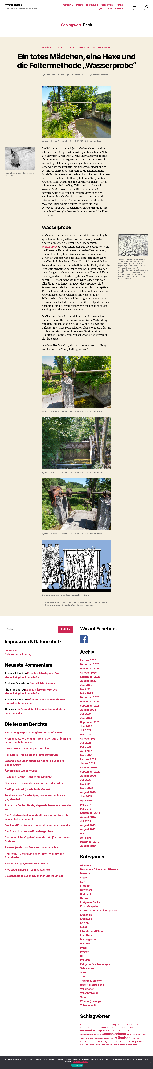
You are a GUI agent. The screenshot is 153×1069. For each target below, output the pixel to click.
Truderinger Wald (135, 1041)
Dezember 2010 (89, 841)
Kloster (138, 1034)
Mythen (84, 951)
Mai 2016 (85, 808)
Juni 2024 (86, 718)
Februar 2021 (88, 759)
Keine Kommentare (101, 75)
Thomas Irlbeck (57, 75)
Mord (111, 1038)
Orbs (133, 1038)
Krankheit (86, 914)
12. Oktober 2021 (78, 75)
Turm (81, 1045)
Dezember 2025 (89, 664)
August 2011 (87, 829)
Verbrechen (104, 47)
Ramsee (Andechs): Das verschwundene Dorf (32, 847)
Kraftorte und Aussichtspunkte (98, 910)
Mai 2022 (85, 734)
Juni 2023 (86, 726)
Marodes (84, 47)
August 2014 (88, 817)
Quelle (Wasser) (85, 1042)
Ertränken (66, 602)
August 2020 (88, 775)
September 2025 (90, 676)
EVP (82, 881)
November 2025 (89, 668)
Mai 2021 (85, 746)
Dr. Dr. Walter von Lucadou (135, 1025)
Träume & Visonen (91, 980)
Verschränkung (89, 993)
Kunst (83, 927)
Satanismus (87, 968)
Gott (105, 1031)
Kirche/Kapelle (89, 906)
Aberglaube (50, 602)
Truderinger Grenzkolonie (116, 1042)
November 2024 (90, 701)
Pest (137, 1038)
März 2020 (86, 788)
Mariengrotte (88, 939)
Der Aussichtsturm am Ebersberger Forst (29, 831)
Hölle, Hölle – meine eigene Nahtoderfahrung (31, 754)
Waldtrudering (132, 1045)
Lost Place (70, 47)
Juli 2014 (85, 821)
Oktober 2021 (88, 738)
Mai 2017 (85, 804)
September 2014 (90, 812)
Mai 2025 (85, 689)
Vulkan (92, 1045)
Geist (131, 1028)
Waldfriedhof (106, 1045)
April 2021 (86, 751)
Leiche (87, 1038)
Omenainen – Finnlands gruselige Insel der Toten (34, 783)
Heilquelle (86, 894)
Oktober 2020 (88, 767)
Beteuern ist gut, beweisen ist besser (27, 863)
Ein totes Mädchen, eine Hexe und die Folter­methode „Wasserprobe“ (76, 61)
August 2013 (88, 825)
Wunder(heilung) (90, 1001)
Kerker (129, 1034)
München (123, 1038)
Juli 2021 (85, 742)
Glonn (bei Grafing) (86, 602)
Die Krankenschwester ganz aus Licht (27, 748)
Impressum (68, 5)
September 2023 (90, 722)
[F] (114, 639)
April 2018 (86, 800)
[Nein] (150, 1062)
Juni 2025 (86, 685)
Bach (59, 602)
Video (83, 997)
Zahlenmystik (88, 1005)
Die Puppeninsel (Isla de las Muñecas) (27, 789)
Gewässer (47, 47)
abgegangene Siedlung (96, 1025)
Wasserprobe (49, 246)
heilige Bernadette (88, 1034)
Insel (99, 1034)
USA (87, 1045)
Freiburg (125, 1028)
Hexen (59, 47)
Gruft (121, 1031)
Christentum (122, 1025)
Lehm (82, 1038)
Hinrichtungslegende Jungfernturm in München (33, 732)
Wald (98, 1045)
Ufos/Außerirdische (92, 984)
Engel (83, 877)
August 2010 (88, 845)
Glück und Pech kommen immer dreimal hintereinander (37, 825)
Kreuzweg (86, 918)
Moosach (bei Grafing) (102, 1038)
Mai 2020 (85, 784)
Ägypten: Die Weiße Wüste (21, 770)
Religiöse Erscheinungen (95, 964)
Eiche (103, 1028)
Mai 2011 (85, 833)
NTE (82, 955)
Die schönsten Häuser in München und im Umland (34, 875)
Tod (93, 47)
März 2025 (86, 693)
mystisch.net (13, 4)
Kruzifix (84, 922)
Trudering (102, 1041)
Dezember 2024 (89, 697)
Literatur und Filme (91, 931)
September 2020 (90, 771)
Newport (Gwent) (53, 605)
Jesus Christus (114, 1034)
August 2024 (88, 709)
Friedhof (85, 885)
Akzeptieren (77, 1065)
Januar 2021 (87, 763)
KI (133, 1034)
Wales (73, 605)
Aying (113, 1025)
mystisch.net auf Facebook (110, 8)
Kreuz (144, 1034)
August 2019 (88, 792)
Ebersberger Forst (94, 1028)
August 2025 (88, 680)
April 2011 (86, 837)
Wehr (92, 605)
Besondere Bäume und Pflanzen (99, 869)
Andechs (107, 1025)
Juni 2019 (86, 796)
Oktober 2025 (88, 672)
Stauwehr (66, 605)
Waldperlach (120, 1044)
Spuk (83, 972)
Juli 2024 (85, 713)
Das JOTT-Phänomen (42, 683)
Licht (91, 1038)
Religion (85, 960)
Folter (74, 602)
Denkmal (85, 873)
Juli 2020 (85, 779)
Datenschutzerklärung (87, 5)
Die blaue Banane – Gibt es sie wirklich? (28, 777)
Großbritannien (101, 602)
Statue (94, 1042)
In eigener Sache (90, 902)
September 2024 (90, 705)
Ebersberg (83, 1028)
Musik (83, 947)
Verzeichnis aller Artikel (112, 5)
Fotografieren (116, 1028)
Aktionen (85, 865)
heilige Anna (127, 1031)
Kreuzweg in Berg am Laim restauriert (27, 869)
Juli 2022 (85, 730)
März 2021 (86, 755)
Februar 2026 (88, 660)
